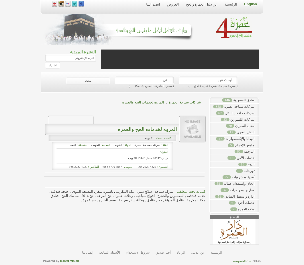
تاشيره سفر (104, 191)
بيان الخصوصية (242, 261)
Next (261, 233)
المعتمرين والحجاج (170, 196)
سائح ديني (144, 191)
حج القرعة (104, 196)
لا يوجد (149, 138)
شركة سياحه (163, 191)
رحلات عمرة (123, 196)
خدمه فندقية (195, 196)
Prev (207, 233)
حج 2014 (87, 196)
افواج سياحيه (145, 196)
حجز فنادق (154, 200)
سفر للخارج (107, 200)
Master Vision (69, 261)
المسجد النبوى (82, 191)
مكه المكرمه (125, 191)
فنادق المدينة (174, 200)
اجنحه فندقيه (59, 191)
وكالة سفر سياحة (131, 200)
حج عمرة (89, 200)
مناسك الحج (70, 196)
